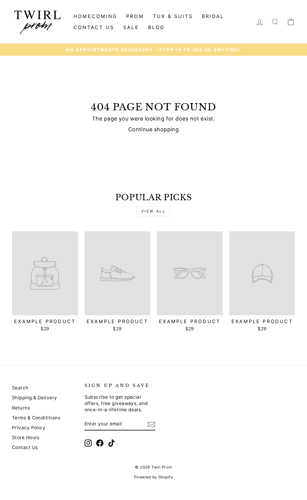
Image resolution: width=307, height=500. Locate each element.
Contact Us (25, 447)
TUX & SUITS (173, 16)
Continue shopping (153, 129)
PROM (135, 16)
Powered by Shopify (153, 477)
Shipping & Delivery (34, 397)
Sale (131, 27)
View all (153, 211)
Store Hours (26, 437)
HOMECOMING (95, 16)
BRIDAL (213, 16)
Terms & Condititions (36, 418)
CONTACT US (93, 27)
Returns (21, 408)
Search (20, 388)
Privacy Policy (28, 427)
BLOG (156, 27)
